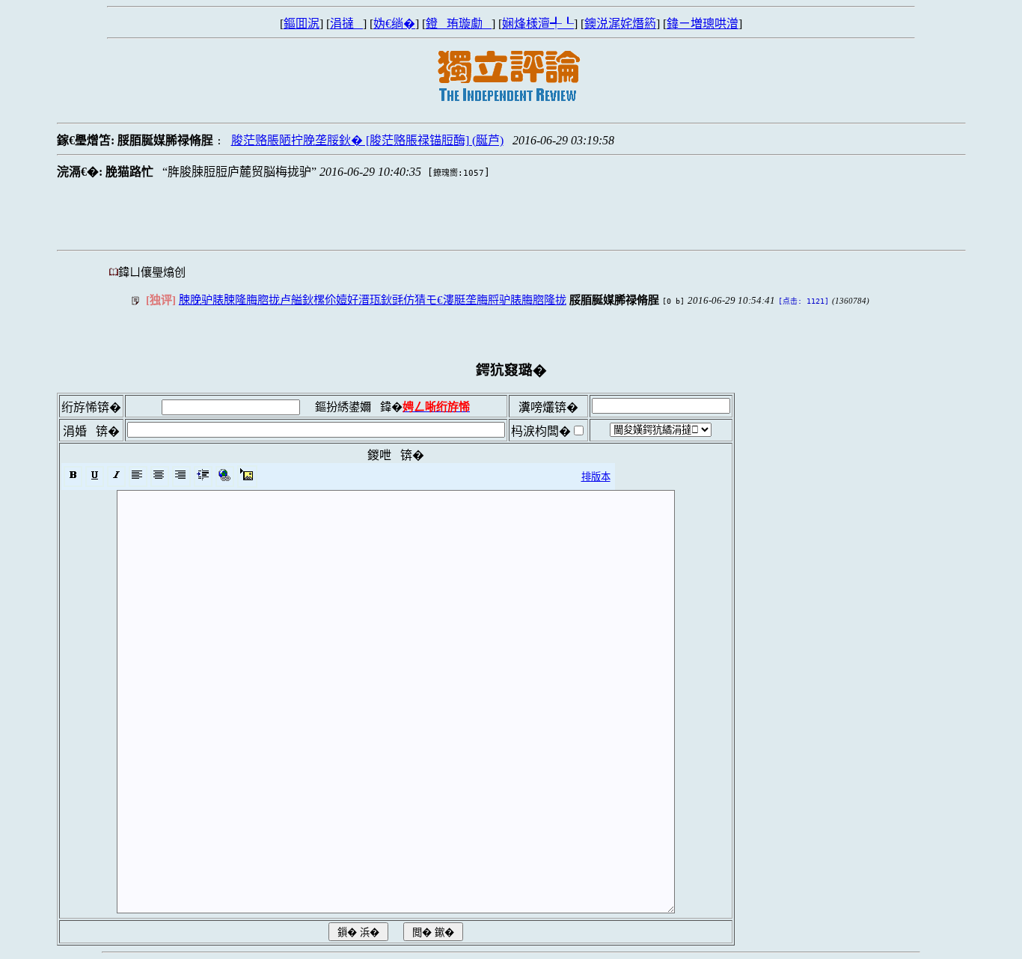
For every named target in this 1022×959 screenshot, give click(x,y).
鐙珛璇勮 (459, 23)
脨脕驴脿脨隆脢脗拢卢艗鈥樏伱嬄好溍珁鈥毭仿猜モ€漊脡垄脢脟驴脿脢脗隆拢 (372, 299)
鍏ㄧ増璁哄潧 (702, 23)
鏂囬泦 (301, 23)
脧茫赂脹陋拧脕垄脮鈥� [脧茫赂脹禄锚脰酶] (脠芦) (367, 140)
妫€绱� (394, 23)
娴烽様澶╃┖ (538, 23)
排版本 (596, 476)
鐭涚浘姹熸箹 (620, 23)
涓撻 (346, 23)
